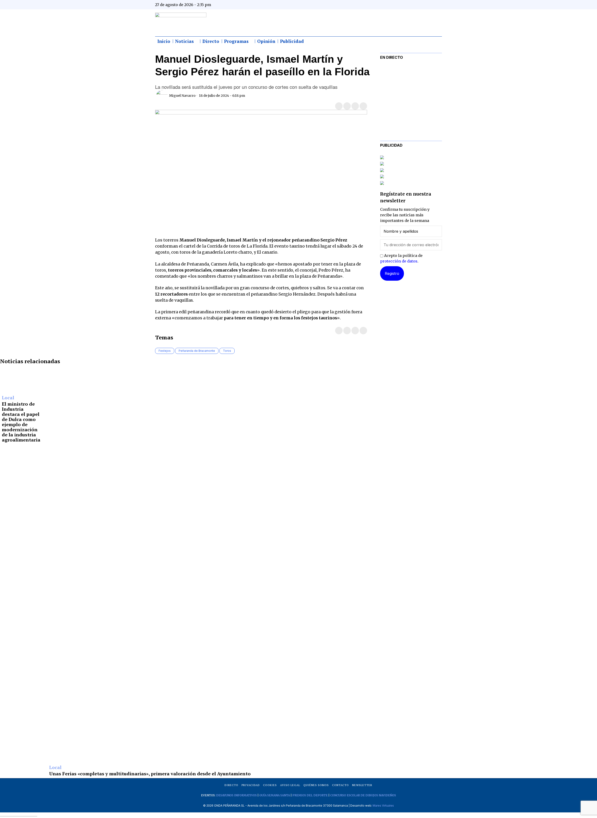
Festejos (165, 350)
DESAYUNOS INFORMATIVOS (236, 795)
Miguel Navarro (182, 95)
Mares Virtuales (383, 805)
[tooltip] (392, 4)
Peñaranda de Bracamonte (197, 350)
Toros (227, 350)
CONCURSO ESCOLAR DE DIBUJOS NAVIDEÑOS (363, 795)
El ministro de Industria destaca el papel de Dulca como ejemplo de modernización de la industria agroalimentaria (21, 421)
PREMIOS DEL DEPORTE (310, 795)
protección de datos (398, 261)
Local (8, 397)
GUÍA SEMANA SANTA (274, 795)
